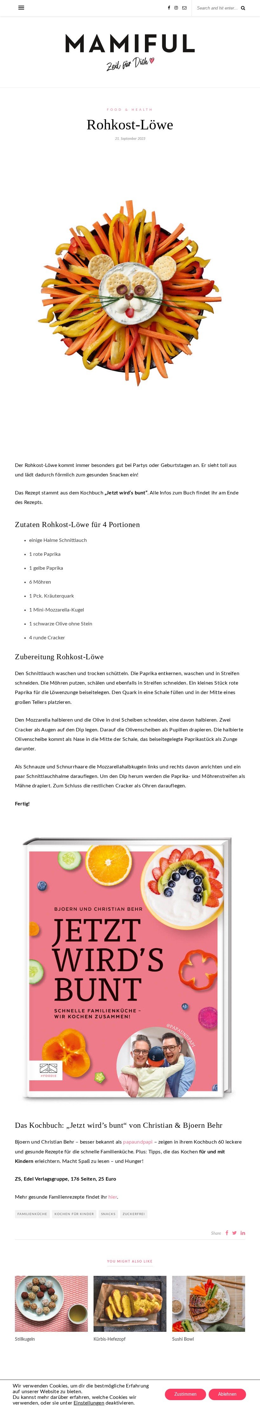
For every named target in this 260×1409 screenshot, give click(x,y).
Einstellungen (89, 1403)
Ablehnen (227, 1394)
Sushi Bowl (183, 1339)
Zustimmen (185, 1394)
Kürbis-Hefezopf (110, 1339)
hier (112, 1197)
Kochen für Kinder (74, 1214)
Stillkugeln (25, 1339)
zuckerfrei (134, 1214)
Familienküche (32, 1214)
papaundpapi (138, 1142)
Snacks (108, 1214)
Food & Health (130, 109)
